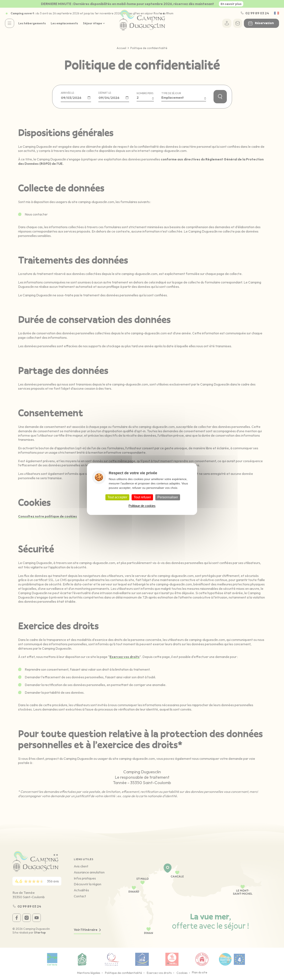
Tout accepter (117, 497)
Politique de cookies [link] (142, 506)
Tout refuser (142, 497)
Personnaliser (167, 497)
